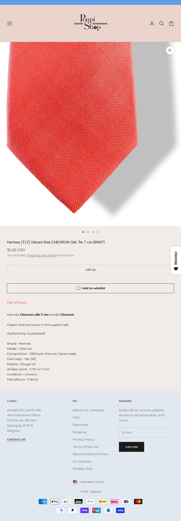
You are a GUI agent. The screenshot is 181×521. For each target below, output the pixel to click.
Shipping (80, 432)
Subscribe (131, 447)
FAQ (76, 417)
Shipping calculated (41, 255)
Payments (80, 425)
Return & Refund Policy (90, 454)
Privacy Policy (83, 439)
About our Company (88, 410)
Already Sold (82, 469)
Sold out (90, 269)
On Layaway (82, 461)
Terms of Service (85, 447)
